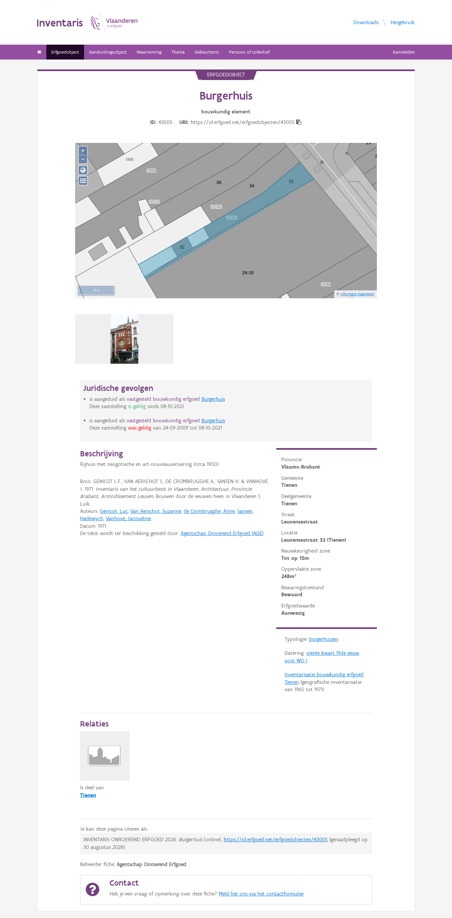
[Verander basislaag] (83, 181)
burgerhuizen (323, 639)
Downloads (366, 22)
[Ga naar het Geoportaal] (83, 170)
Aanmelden (404, 52)
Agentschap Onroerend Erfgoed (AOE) (222, 533)
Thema (178, 52)
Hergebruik (403, 22)
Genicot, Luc (114, 511)
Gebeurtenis (207, 52)
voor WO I (296, 660)
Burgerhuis (213, 399)
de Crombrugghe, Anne (209, 511)
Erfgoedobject (65, 52)
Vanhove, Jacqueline (128, 518)
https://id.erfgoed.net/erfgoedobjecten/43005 (276, 839)
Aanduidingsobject (108, 52)
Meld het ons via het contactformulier (261, 894)
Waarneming (149, 52)
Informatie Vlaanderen (357, 294)
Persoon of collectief (249, 52)
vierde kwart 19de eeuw (332, 653)
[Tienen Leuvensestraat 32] (124, 339)
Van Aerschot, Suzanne (155, 511)
